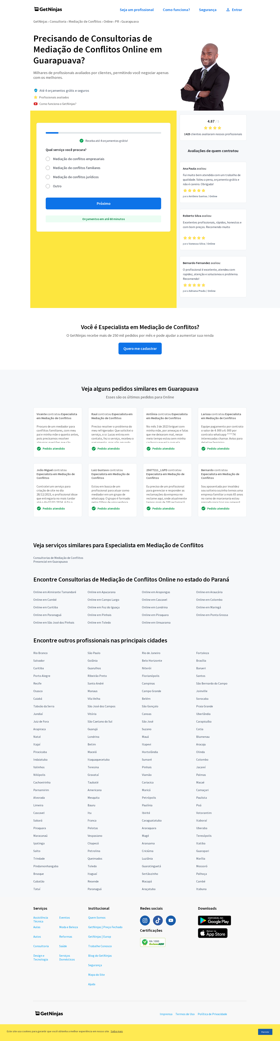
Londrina (93, 737)
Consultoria (58, 21)
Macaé (200, 782)
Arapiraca (39, 729)
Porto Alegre (41, 676)
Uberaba (201, 828)
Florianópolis (150, 676)
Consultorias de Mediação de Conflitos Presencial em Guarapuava (58, 559)
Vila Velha (94, 698)
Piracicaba (40, 752)
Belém (146, 698)
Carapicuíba (203, 721)
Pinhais (147, 767)
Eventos (64, 917)
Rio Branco (40, 653)
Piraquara (39, 828)
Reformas (65, 936)
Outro (57, 186)
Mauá (145, 737)
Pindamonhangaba (45, 866)
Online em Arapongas (156, 592)
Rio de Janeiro (151, 653)
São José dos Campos (101, 706)
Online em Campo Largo (103, 599)
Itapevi (146, 744)
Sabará (37, 820)
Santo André (96, 683)
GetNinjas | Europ (99, 936)
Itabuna (201, 889)
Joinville (201, 691)
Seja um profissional (137, 9)
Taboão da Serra (43, 706)
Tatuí (36, 889)
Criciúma (147, 851)
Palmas (201, 775)
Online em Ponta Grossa (212, 615)
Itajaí (36, 744)
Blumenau (203, 737)
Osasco (38, 691)
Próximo (103, 203)
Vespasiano (95, 836)
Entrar (237, 9)
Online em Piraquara (155, 615)
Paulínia (147, 805)
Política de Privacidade (212, 1014)
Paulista (201, 797)
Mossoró (201, 866)
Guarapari (202, 851)
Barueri (201, 668)
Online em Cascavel (154, 599)
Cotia (199, 729)
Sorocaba (202, 698)
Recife (37, 683)
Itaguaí (92, 874)
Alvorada (39, 797)
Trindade (39, 858)
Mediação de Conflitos (85, 21)
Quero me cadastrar (140, 348)
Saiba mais (117, 1031)
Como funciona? (176, 9)
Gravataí (93, 775)
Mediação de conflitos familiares (76, 168)
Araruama (148, 843)
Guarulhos (94, 668)
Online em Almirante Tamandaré (54, 592)
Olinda (200, 752)
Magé (145, 836)
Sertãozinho (150, 874)
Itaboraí (201, 820)
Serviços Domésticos (67, 957)
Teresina (93, 767)
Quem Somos (97, 917)
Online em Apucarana (101, 592)
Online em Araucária (209, 592)
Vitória (92, 714)
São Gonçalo (150, 706)
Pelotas (93, 828)
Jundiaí (38, 714)
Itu (89, 813)
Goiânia (93, 660)
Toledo (92, 866)
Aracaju (201, 744)
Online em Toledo (99, 622)
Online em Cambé (45, 599)
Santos (200, 676)
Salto (36, 851)
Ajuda (91, 984)
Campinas (148, 683)
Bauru (91, 805)
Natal (37, 737)
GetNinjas (40, 21)
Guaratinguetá (151, 866)
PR (117, 21)
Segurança (208, 9)
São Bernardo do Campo (211, 683)
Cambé (200, 881)
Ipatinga (39, 843)
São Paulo (94, 653)
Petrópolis (149, 797)
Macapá (147, 881)
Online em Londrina (155, 607)
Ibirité (146, 813)
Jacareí (201, 767)
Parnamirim (41, 790)
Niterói (146, 668)
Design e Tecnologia (40, 957)
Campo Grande (151, 691)
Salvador (39, 660)
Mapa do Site (96, 974)
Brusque (38, 874)
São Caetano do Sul (100, 721)
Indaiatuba (40, 759)
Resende (93, 881)
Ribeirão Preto (97, 676)
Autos (37, 936)
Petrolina (94, 851)
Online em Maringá (208, 607)
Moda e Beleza (68, 927)
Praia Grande (204, 706)
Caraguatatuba (152, 820)
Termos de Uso (185, 1014)
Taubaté (93, 782)
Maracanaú (40, 836)
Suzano (146, 729)
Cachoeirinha (41, 782)
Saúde (63, 946)
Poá (198, 805)
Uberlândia (203, 714)
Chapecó (93, 843)
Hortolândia (150, 752)
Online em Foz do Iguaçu (104, 607)
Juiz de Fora (41, 721)
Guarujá (93, 729)
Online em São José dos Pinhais (53, 622)
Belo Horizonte (152, 660)
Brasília (201, 660)
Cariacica (148, 782)
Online (108, 21)
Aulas (36, 927)
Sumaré (147, 759)
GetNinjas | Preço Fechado (105, 927)
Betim (92, 744)
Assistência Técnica (40, 919)
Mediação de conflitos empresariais (78, 159)
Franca (92, 820)
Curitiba (38, 668)
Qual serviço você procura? (66, 150)
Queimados (95, 858)
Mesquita (93, 797)
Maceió (92, 752)
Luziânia (147, 858)
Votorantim (204, 813)
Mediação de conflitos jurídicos (76, 177)
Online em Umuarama (156, 622)
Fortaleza (202, 653)
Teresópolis (204, 836)
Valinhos (39, 767)
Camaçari (202, 790)
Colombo (202, 759)
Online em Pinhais (99, 615)
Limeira (38, 805)
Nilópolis (39, 775)
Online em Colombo (209, 599)
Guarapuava (130, 21)
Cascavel (39, 813)
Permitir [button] (265, 1032)
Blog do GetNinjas (100, 955)
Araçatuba (148, 889)
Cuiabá (37, 698)
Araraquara (149, 828)
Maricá (146, 790)
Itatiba (200, 843)
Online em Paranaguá (47, 615)
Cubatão (38, 881)
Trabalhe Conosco (100, 946)
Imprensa (166, 1014)
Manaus (93, 691)
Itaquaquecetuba (99, 759)
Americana (95, 790)
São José (147, 721)
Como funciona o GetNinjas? (57, 104)
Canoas (146, 714)
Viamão (147, 775)
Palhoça (201, 874)
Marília (200, 858)
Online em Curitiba (45, 607)
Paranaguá (95, 889)
